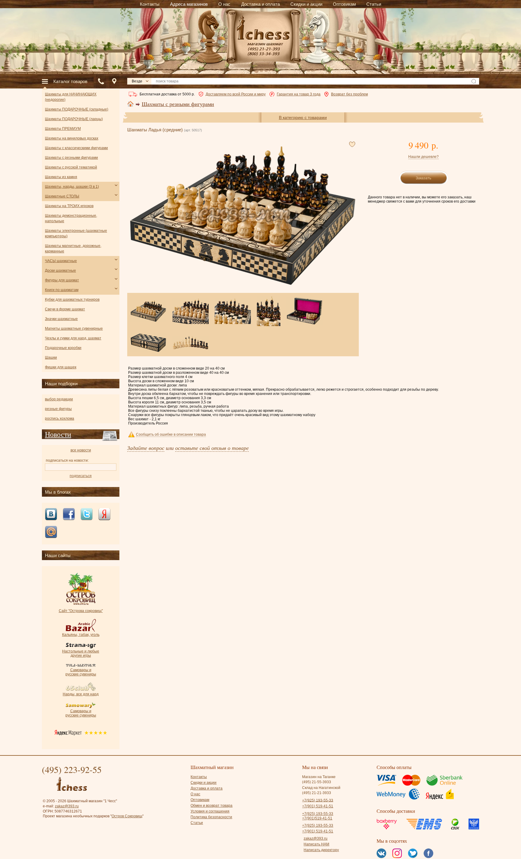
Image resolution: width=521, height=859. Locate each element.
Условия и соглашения (210, 811)
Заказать (423, 178)
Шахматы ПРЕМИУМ (63, 129)
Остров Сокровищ (127, 816)
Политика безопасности (211, 817)
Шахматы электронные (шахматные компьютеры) (76, 233)
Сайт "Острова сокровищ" (81, 611)
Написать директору (321, 850)
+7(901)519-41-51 (317, 818)
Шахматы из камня (61, 177)
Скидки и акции (203, 782)
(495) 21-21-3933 (316, 793)
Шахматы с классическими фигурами (76, 148)
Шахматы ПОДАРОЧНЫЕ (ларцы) (74, 119)
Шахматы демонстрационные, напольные (71, 218)
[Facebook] (69, 514)
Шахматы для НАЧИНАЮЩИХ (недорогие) (70, 97)
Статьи (197, 823)
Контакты (199, 777)
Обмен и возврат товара (211, 805)
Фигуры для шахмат (62, 280)
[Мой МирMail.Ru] (51, 532)
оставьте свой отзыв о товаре (212, 447)
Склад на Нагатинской (321, 788)
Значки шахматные (61, 319)
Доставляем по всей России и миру (236, 94)
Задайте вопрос (145, 447)
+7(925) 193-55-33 (317, 800)
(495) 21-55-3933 (316, 782)
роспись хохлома (59, 418)
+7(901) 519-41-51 (317, 806)
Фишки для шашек (60, 367)
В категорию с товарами (303, 117)
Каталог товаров (70, 81)
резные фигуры (58, 409)
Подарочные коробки (63, 348)
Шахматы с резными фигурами (178, 104)
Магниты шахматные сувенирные (74, 328)
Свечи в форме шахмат (65, 309)
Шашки (51, 357)
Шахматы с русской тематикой (71, 167)
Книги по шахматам (61, 290)
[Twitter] (87, 514)
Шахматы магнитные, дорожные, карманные (73, 248)
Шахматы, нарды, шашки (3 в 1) (72, 186)
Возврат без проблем (349, 94)
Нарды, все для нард (81, 694)
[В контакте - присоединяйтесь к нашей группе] (51, 514)
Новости (58, 434)
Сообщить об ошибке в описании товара (171, 434)
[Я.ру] (104, 514)
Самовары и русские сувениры (80, 672)
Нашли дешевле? (423, 157)
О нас (195, 794)
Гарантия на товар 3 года (298, 94)
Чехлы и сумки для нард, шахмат (73, 338)
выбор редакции (59, 399)
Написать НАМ (316, 844)
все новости (81, 450)
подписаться (81, 476)
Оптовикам (200, 800)
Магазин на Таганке (319, 777)
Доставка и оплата (207, 788)
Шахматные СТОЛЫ (62, 196)
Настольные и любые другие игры (80, 653)
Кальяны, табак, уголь (80, 635)
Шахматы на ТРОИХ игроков (69, 206)
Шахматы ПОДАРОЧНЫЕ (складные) (76, 109)
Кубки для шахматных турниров (72, 299)
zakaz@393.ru (67, 806)
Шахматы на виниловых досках (71, 138)
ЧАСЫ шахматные (61, 261)
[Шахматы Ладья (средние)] (242, 215)
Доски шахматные (60, 270)
